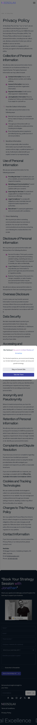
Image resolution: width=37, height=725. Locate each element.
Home (2, 13)
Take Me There (18, 374)
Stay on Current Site (18, 369)
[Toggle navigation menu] (34, 2)
